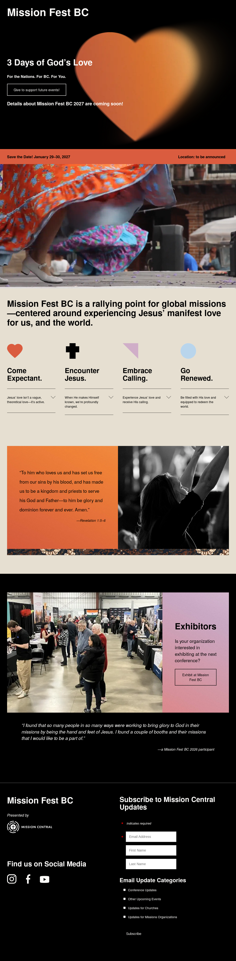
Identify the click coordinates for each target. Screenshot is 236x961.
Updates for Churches (143, 908)
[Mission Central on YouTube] (44, 879)
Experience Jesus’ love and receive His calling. (142, 399)
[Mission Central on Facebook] (28, 879)
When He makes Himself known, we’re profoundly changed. (82, 401)
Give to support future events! (37, 89)
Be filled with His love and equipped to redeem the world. (198, 401)
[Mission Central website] (29, 831)
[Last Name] (124, 863)
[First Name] (124, 849)
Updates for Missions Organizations (152, 917)
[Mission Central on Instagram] (11, 879)
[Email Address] (124, 835)
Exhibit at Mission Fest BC (195, 677)
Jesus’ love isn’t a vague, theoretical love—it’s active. (26, 399)
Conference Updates (142, 890)
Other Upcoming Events (144, 899)
